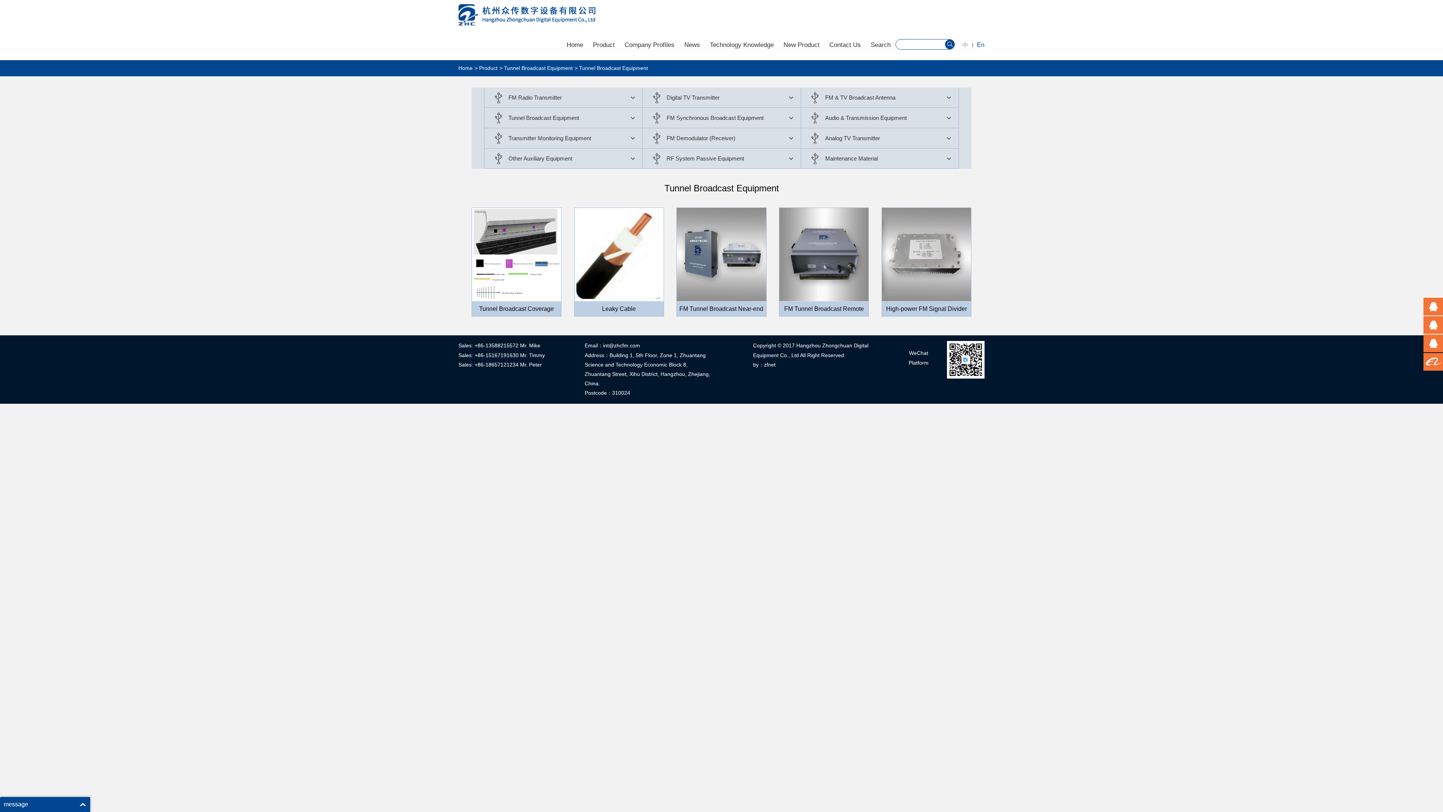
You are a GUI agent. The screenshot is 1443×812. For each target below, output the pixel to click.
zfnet (770, 365)
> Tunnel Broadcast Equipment (536, 68)
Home (575, 44)
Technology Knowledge (742, 44)
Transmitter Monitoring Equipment (549, 138)
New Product (802, 44)
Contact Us (845, 44)
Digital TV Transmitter (693, 97)
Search (881, 44)
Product (604, 44)
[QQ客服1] (1433, 306)
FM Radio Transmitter (535, 97)
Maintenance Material (851, 158)
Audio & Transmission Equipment (866, 118)
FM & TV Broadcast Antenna (860, 97)
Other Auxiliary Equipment (540, 158)
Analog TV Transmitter (852, 138)
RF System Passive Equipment (705, 158)
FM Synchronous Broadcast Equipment (715, 118)
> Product (486, 68)
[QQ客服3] (1433, 343)
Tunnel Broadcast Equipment (543, 118)
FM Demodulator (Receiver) (701, 138)
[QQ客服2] (1433, 325)
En (981, 45)
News (692, 44)
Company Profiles (650, 44)
